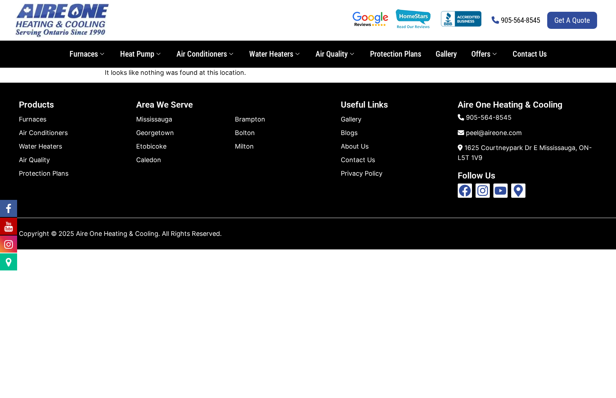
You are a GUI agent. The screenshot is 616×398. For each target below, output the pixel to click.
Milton (244, 146)
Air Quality (331, 54)
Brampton (250, 119)
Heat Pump (137, 54)
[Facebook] (465, 191)
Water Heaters (271, 54)
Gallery (446, 54)
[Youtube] (500, 191)
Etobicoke (151, 146)
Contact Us (530, 54)
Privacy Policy (362, 173)
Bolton (245, 132)
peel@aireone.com (494, 132)
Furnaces (84, 54)
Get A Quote (572, 20)
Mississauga (154, 119)
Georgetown (155, 132)
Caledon (148, 160)
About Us (355, 146)
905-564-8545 (520, 20)
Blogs (349, 132)
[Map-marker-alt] (518, 191)
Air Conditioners (201, 54)
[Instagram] (483, 191)
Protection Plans (395, 54)
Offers (481, 54)
